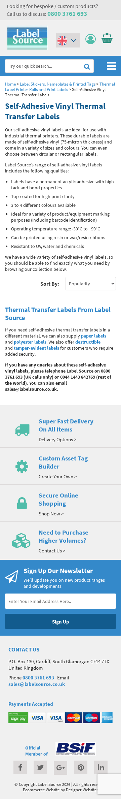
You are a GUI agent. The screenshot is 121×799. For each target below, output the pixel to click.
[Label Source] (27, 48)
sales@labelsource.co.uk (36, 684)
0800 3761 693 (67, 13)
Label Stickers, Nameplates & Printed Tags (57, 84)
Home (10, 84)
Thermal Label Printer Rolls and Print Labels (60, 86)
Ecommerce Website (41, 789)
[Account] (92, 39)
